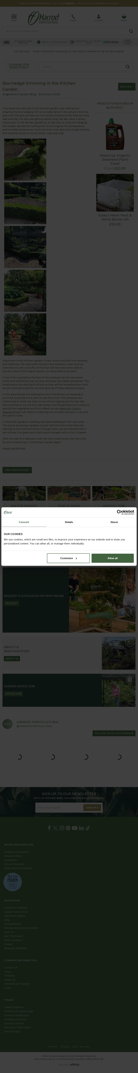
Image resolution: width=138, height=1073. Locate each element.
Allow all (113, 558)
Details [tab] (69, 522)
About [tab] (114, 522)
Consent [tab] (24, 522)
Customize (66, 558)
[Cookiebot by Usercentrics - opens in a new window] (119, 512)
